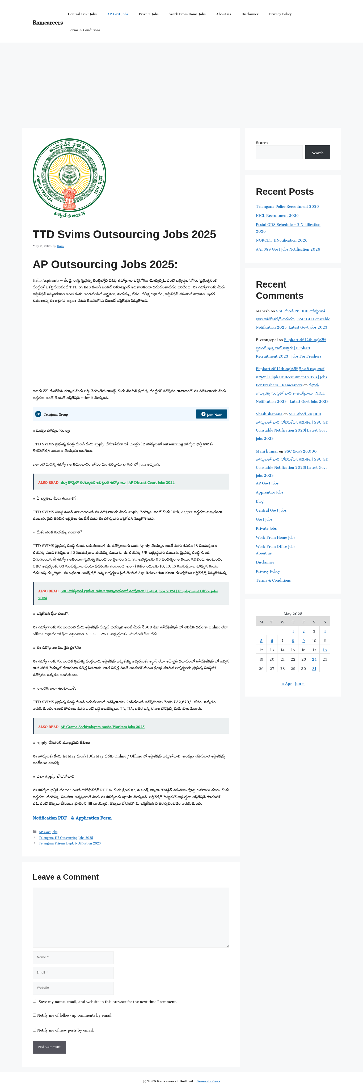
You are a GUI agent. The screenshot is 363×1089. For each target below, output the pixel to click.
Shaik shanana (269, 413)
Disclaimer (250, 13)
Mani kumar (267, 450)
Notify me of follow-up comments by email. (74, 1014)
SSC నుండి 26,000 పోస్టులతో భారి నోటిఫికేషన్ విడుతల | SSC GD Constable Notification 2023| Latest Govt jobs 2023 (293, 318)
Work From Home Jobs (187, 13)
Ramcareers (48, 21)
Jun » (300, 682)
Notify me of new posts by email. (65, 1029)
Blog (259, 500)
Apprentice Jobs (269, 491)
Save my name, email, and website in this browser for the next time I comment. (108, 1000)
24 (314, 658)
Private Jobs (149, 13)
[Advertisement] (181, 82)
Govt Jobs (264, 518)
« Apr (286, 682)
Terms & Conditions (84, 29)
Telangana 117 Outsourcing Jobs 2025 (66, 837)
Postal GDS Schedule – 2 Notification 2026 (288, 227)
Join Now (214, 413)
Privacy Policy (280, 13)
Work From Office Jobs (275, 545)
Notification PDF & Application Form (72, 816)
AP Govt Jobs (117, 13)
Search (262, 141)
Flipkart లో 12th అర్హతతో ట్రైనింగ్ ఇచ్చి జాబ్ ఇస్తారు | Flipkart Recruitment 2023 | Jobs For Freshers (291, 347)
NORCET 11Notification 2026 (281, 239)
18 (325, 649)
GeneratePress (208, 1080)
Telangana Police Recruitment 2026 (287, 205)
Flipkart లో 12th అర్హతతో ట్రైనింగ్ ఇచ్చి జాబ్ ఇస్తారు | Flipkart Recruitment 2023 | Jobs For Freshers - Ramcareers (291, 376)
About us (223, 13)
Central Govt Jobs (82, 13)
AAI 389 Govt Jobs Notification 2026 (288, 248)
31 (314, 667)
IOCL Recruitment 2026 (277, 214)
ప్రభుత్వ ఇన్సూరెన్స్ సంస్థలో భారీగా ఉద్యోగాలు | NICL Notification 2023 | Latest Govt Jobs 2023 (292, 392)
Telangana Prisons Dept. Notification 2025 (70, 843)
